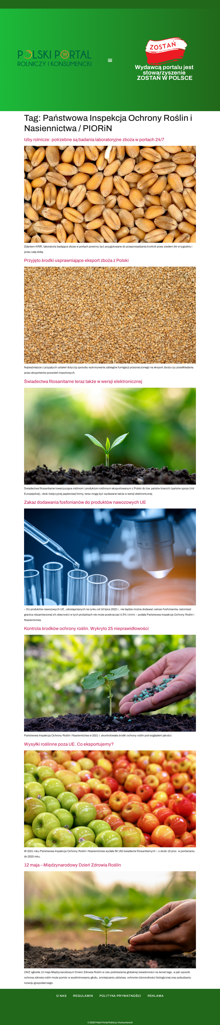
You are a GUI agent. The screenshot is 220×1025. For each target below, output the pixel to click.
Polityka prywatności (120, 995)
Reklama (156, 995)
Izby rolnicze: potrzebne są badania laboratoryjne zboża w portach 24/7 (94, 139)
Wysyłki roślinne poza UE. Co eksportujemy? (69, 744)
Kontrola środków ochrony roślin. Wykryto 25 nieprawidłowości (86, 628)
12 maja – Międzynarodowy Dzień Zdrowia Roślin (72, 865)
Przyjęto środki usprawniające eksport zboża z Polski (76, 260)
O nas (61, 995)
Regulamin (83, 995)
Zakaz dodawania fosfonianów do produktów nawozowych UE (85, 502)
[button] (109, 60)
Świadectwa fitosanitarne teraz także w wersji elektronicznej (83, 381)
